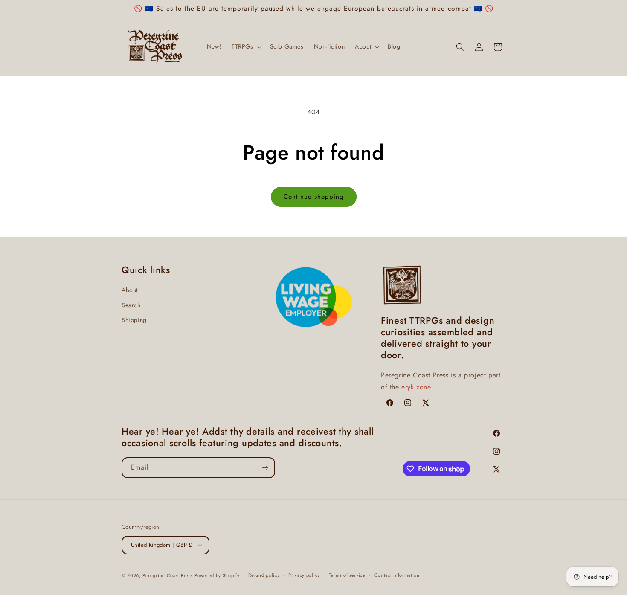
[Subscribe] (264, 467)
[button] (245, 47)
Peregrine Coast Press (167, 575)
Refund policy (263, 575)
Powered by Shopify (217, 575)
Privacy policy (304, 575)
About (130, 290)
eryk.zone (416, 387)
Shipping (134, 320)
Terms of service (347, 575)
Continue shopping (314, 196)
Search (131, 305)
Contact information (397, 575)
